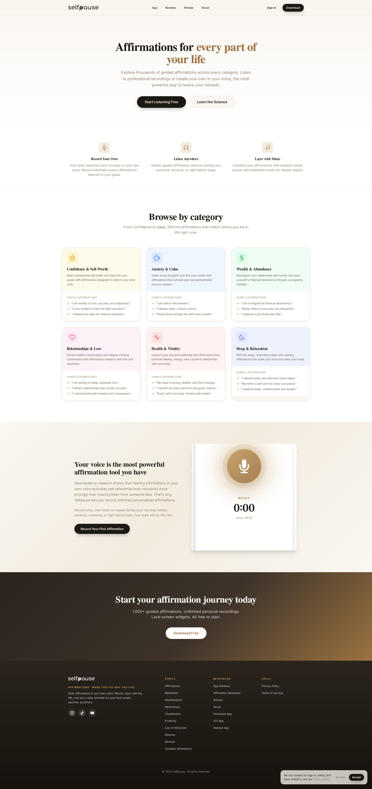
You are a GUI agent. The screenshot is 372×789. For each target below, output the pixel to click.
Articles (189, 7)
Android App (221, 727)
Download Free (186, 633)
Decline (340, 777)
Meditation (171, 693)
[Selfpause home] (83, 8)
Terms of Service (272, 693)
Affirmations (172, 686)
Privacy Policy (270, 686)
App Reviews (221, 686)
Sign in (271, 7)
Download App (222, 713)
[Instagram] (72, 713)
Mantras (170, 734)
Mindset (170, 741)
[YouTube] (92, 713)
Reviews (170, 7)
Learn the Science (212, 102)
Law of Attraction (176, 727)
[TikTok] (82, 713)
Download (293, 7)
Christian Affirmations (178, 748)
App (155, 7)
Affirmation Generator (226, 693)
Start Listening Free (161, 102)
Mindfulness (172, 706)
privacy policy (321, 779)
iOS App (218, 720)
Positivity (170, 720)
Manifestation (173, 700)
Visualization (173, 713)
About (205, 7)
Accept (356, 777)
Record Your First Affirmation (102, 529)
